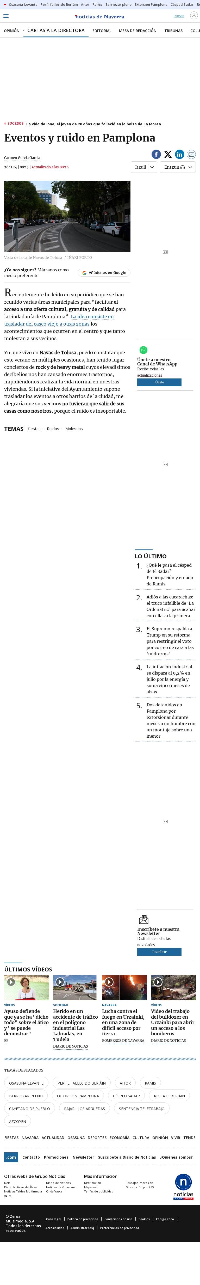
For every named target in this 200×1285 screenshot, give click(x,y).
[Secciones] (5, 15)
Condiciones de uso (118, 1219)
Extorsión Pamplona (78, 1095)
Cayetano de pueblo (29, 1108)
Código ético (165, 1219)
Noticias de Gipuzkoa (61, 1187)
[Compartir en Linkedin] (179, 155)
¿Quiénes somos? (176, 1157)
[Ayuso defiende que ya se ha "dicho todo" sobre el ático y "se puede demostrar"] (26, 987)
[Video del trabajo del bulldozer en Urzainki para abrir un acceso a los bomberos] (173, 987)
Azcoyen (17, 1121)
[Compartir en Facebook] (156, 155)
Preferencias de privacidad (119, 1228)
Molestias (74, 428)
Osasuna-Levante (26, 1083)
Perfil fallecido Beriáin (82, 1083)
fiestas (34, 428)
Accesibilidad (55, 1228)
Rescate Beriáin (169, 1095)
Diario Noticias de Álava (20, 1187)
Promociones (56, 1157)
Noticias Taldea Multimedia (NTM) (23, 1193)
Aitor (125, 1083)
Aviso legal (53, 1219)
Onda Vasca (54, 1191)
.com (11, 1157)
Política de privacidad (82, 1219)
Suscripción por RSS (140, 1187)
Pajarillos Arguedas (84, 1108)
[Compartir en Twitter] (168, 155)
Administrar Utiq (82, 1228)
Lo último (151, 556)
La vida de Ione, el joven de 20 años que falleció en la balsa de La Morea (93, 123)
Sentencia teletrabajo (142, 1108)
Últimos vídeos (28, 969)
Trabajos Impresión (139, 1183)
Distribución (92, 1183)
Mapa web (91, 1187)
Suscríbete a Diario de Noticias (127, 1157)
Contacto (31, 1157)
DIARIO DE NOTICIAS (70, 1046)
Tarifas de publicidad (98, 1191)
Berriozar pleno (26, 1095)
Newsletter (83, 1157)
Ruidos (53, 428)
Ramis (150, 1083)
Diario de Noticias (58, 1183)
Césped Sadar (126, 1095)
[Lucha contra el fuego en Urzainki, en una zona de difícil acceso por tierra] (124, 987)
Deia (7, 1183)
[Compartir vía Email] (191, 155)
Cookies (144, 1219)
